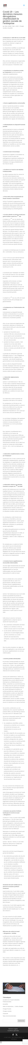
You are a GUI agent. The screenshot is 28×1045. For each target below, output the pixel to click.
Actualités (10, 28)
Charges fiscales (7, 1009)
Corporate (5, 1013)
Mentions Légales (13, 1029)
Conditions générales (13, 1030)
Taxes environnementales (9, 1016)
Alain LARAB (8, 26)
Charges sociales (7, 1011)
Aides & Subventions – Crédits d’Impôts (13, 1006)
